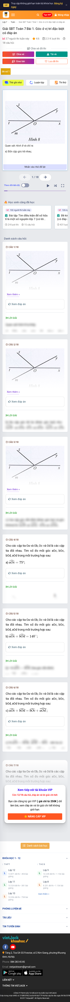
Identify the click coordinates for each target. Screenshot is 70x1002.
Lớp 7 (4, 22)
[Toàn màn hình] (62, 186)
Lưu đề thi (53, 61)
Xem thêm (43, 894)
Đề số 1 (6, 71)
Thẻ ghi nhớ (15, 82)
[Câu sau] (45, 177)
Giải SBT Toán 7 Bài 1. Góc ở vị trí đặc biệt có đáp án (42, 22)
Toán (13, 22)
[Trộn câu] (55, 186)
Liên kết (7, 980)
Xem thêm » (13, 294)
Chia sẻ (20, 54)
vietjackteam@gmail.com (22, 967)
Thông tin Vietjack (14, 985)
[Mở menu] (13, 14)
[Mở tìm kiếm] (38, 14)
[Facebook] (5, 947)
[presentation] (35, 427)
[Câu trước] (25, 177)
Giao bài (20, 61)
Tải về (53, 54)
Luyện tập (39, 82)
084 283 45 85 (17, 962)
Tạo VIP (47, 15)
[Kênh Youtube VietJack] (13, 947)
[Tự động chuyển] (48, 186)
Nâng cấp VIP (36, 816)
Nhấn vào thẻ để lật (35, 166)
